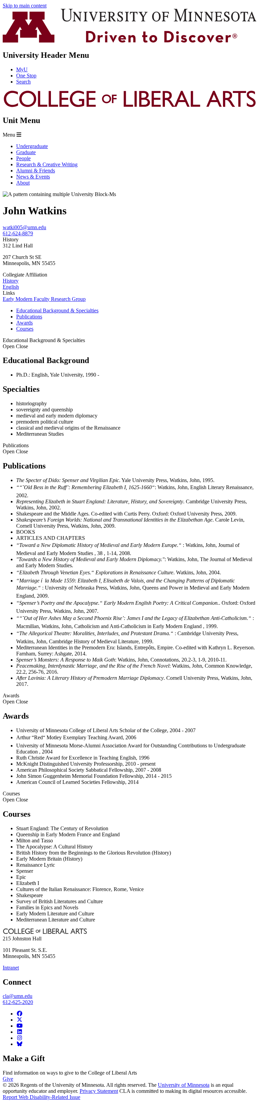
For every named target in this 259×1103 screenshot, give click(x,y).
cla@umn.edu (17, 996)
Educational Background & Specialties (44, 343)
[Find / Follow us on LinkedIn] (19, 1032)
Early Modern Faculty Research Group (44, 299)
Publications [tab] (29, 316)
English (11, 287)
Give (8, 1079)
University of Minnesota (183, 1085)
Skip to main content (25, 5)
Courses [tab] (24, 329)
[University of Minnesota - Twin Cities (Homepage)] (129, 41)
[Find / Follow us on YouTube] (19, 1026)
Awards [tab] (24, 323)
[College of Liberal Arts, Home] (129, 106)
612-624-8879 (18, 233)
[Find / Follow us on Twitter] (19, 1020)
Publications (16, 448)
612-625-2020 (18, 1002)
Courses (15, 796)
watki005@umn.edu (24, 227)
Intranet (11, 967)
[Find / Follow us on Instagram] (19, 1038)
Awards (15, 698)
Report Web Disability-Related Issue (41, 1097)
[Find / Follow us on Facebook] (19, 1013)
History (11, 281)
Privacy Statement (99, 1091)
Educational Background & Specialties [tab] (57, 310)
